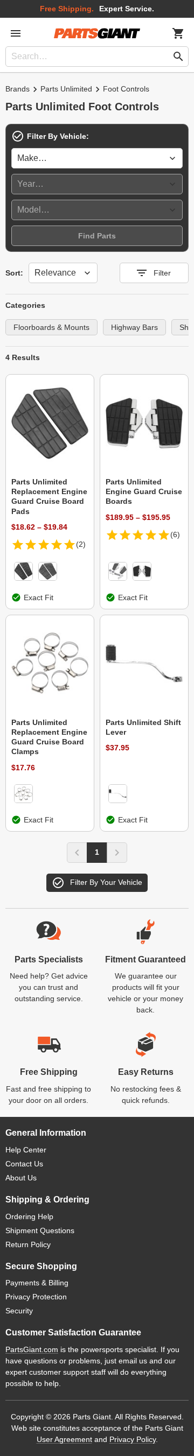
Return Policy (28, 1244)
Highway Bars (134, 327)
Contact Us (24, 1163)
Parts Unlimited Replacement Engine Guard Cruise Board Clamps (49, 737)
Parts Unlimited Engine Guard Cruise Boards (144, 491)
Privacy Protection (36, 1296)
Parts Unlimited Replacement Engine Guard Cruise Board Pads (49, 496)
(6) (175, 534)
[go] (178, 56)
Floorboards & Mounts (51, 327)
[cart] (178, 33)
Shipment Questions (39, 1230)
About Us (21, 1177)
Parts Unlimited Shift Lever (143, 727)
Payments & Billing (36, 1282)
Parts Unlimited (66, 89)
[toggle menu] (15, 33)
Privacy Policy (132, 1439)
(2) (81, 544)
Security (19, 1310)
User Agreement (64, 1439)
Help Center (25, 1149)
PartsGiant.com (31, 1349)
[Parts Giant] (97, 33)
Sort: (14, 273)
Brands (17, 89)
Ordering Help (29, 1216)
